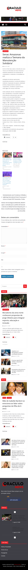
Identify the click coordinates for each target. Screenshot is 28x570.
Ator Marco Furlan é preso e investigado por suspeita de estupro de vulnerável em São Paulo (18, 442)
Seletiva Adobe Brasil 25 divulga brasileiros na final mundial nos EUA (17, 160)
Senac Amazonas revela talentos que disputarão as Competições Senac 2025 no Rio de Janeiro (7, 162)
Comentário (5, 226)
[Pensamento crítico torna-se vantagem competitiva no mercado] (5, 372)
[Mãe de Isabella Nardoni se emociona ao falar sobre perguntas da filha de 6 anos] (14, 389)
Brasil (4, 397)
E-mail (3, 253)
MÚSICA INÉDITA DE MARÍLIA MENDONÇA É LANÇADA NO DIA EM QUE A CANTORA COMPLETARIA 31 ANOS (18, 465)
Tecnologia (5, 51)
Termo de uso (4, 549)
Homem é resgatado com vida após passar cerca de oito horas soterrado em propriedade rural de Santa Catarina (18, 454)
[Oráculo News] (3, 24)
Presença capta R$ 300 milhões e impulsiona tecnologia (17, 362)
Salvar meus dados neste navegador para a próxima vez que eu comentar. (12, 270)
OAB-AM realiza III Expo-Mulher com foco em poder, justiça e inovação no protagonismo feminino (7, 181)
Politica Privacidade (6, 546)
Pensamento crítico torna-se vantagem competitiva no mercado (18, 371)
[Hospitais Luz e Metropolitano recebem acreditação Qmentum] (5, 353)
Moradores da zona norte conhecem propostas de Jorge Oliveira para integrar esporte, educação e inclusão (13, 317)
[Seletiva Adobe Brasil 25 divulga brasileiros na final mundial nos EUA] (18, 155)
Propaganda (4, 553)
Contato (3, 556)
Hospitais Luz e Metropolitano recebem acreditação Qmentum (17, 352)
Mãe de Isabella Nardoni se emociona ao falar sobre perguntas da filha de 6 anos (13, 405)
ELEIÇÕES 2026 (5, 309)
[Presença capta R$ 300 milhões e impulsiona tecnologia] (5, 363)
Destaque (9, 397)
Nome (3, 246)
